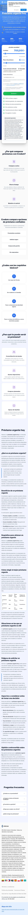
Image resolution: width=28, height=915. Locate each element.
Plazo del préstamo (8, 60)
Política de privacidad (7, 890)
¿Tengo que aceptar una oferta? (11, 809)
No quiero (16, 10)
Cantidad (5, 50)
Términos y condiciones (8, 886)
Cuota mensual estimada (8, 68)
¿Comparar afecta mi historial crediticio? (11, 799)
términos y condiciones (18, 83)
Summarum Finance (19, 890)
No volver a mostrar (6, 9)
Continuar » (14, 93)
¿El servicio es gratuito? (9, 804)
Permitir (23, 10)
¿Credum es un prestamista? (10, 793)
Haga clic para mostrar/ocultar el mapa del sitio (13, 910)
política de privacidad (10, 84)
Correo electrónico (8, 74)
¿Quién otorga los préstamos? (11, 814)
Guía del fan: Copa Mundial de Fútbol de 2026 (14, 893)
